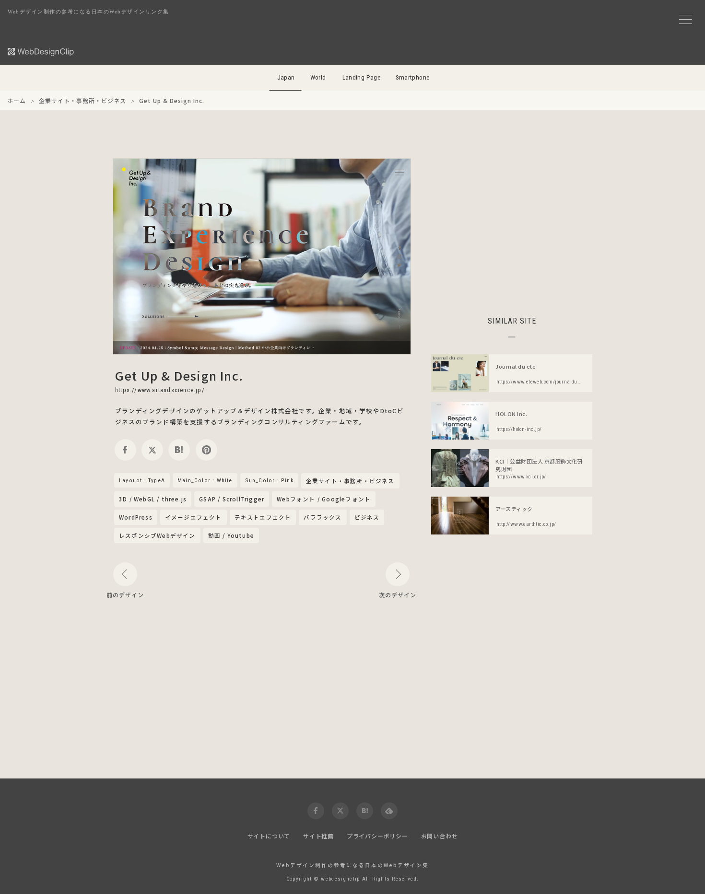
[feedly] (389, 810)
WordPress (136, 517)
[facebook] (125, 450)
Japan (286, 77)
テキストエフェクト (263, 517)
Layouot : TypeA (142, 480)
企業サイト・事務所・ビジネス (350, 481)
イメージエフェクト (193, 517)
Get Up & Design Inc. (179, 375)
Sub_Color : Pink (269, 480)
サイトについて (269, 836)
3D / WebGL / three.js (153, 499)
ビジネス (367, 517)
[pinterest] (206, 450)
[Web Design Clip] (41, 51)
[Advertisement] (512, 225)
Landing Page (361, 77)
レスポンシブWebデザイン (157, 535)
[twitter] (152, 450)
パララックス (322, 517)
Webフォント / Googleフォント (324, 499)
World (318, 77)
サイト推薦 (318, 836)
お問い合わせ (439, 836)
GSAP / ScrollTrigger (231, 499)
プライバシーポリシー (377, 836)
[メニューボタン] (685, 19)
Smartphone (413, 77)
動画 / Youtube (231, 535)
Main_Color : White (205, 480)
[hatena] (179, 450)
